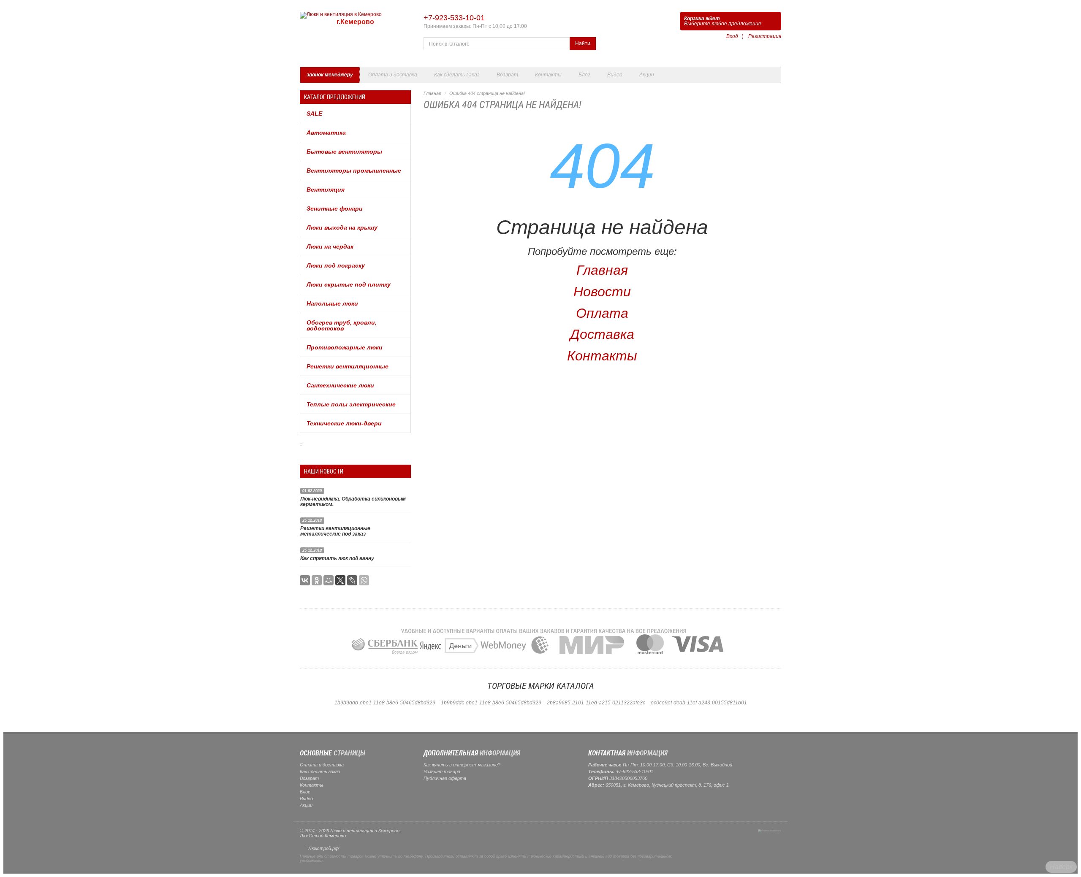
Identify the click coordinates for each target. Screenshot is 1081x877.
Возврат (507, 75)
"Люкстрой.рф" (323, 848)
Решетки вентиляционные (347, 366)
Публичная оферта (445, 778)
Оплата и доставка (392, 75)
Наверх (1061, 866)
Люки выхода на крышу (342, 227)
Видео (614, 75)
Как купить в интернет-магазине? (462, 764)
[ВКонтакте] (305, 580)
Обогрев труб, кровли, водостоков (342, 325)
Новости (602, 291)
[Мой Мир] (328, 580)
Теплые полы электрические (351, 404)
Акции (646, 75)
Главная (432, 93)
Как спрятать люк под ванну (337, 558)
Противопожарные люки (345, 347)
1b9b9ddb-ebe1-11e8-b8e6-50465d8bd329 (384, 703)
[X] (340, 580)
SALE (314, 113)
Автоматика (326, 132)
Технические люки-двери (344, 423)
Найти (582, 43)
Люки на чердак (330, 246)
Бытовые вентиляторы (344, 151)
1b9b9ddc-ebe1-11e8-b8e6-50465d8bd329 (491, 703)
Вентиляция (326, 189)
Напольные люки (332, 303)
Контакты (548, 75)
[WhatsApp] (364, 580)
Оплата (602, 313)
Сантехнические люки (340, 385)
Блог (584, 75)
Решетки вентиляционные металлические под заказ (335, 531)
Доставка (602, 334)
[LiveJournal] (352, 580)
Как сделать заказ (457, 75)
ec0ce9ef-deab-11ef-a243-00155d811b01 (699, 703)
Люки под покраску (336, 265)
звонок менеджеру (330, 75)
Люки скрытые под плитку (349, 284)
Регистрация (764, 36)
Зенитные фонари (335, 208)
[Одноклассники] (317, 580)
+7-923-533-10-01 (454, 18)
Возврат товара (442, 771)
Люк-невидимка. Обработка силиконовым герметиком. (353, 501)
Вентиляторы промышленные (354, 170)
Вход (732, 36)
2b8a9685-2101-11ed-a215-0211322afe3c (596, 703)
